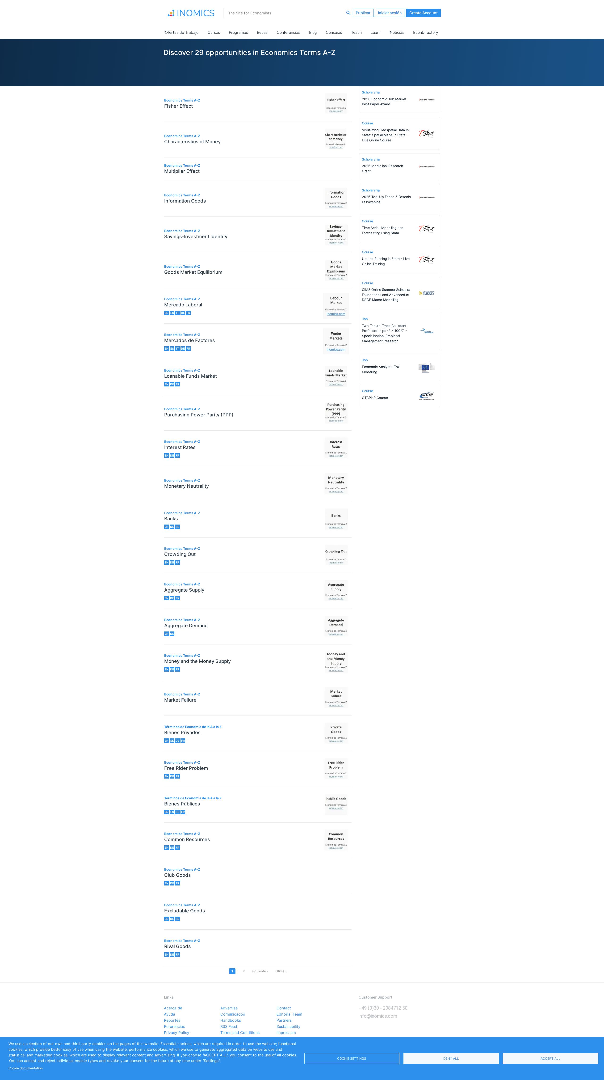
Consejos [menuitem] (334, 32)
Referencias (174, 1027)
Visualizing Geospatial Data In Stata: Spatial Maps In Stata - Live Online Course (385, 135)
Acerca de (173, 1008)
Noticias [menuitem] (397, 32)
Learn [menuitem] (376, 32)
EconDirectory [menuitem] (425, 32)
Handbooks (230, 1020)
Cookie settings (351, 1058)
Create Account (423, 12)
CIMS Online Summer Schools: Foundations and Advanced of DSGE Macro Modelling (386, 295)
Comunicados (232, 1014)
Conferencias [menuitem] (288, 32)
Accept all (550, 1058)
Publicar (363, 12)
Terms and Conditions (240, 1033)
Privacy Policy (176, 1033)
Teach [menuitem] (356, 32)
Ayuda (169, 1014)
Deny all (451, 1058)
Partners (284, 1020)
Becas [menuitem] (262, 32)
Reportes (172, 1020)
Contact (284, 1008)
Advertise (229, 1008)
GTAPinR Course (375, 398)
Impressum (286, 1033)
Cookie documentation (25, 1068)
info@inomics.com (378, 1016)
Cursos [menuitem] (214, 32)
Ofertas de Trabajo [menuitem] (181, 32)
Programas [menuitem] (238, 32)
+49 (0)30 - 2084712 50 (383, 1008)
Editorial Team (289, 1014)
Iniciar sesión (390, 12)
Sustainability (288, 1027)
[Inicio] (191, 13)
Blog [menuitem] (313, 32)
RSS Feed (228, 1027)
